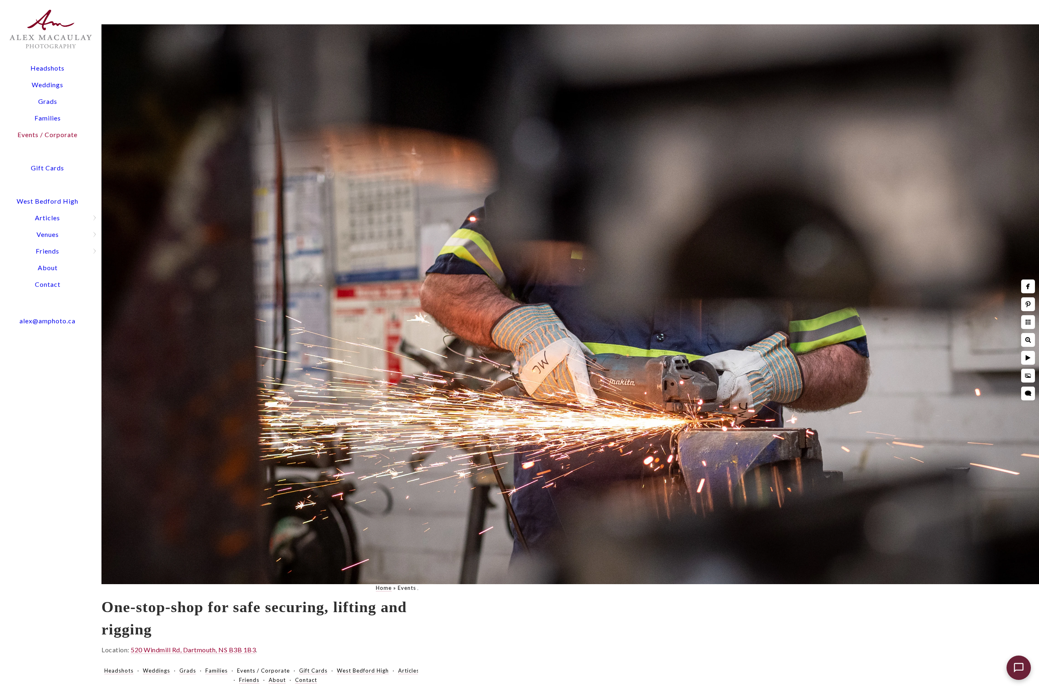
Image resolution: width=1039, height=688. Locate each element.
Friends (47, 251)
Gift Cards (47, 168)
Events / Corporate (47, 134)
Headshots (47, 68)
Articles (47, 217)
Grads (47, 101)
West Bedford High (47, 201)
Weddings (47, 84)
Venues (48, 234)
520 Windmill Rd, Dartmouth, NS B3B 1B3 (193, 650)
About (48, 267)
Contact (47, 284)
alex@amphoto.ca (47, 321)
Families (47, 118)
